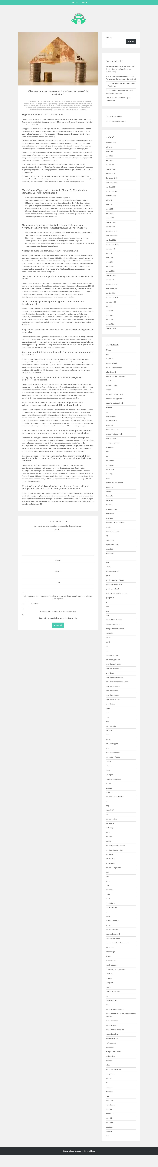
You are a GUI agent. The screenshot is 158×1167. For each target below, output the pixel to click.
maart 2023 (110, 324)
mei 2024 (109, 262)
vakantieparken (112, 1034)
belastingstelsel (85, 101)
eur (107, 558)
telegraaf (109, 983)
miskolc (109, 792)
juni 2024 (109, 258)
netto (108, 801)
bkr (107, 452)
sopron (108, 925)
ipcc (107, 717)
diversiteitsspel (112, 509)
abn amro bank (111, 363)
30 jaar (108, 350)
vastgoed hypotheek (113, 1052)
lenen (108, 770)
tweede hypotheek (113, 991)
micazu (109, 788)
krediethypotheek (113, 757)
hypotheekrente (112, 691)
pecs (107, 872)
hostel (108, 637)
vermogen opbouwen (53, 110)
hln (107, 611)
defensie (109, 505)
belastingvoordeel (41, 104)
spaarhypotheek (112, 929)
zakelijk (109, 1118)
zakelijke (109, 1122)
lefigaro (109, 766)
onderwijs (110, 828)
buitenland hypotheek (114, 483)
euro (107, 562)
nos (107, 814)
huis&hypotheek (112, 655)
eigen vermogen (112, 545)
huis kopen (77, 106)
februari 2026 (111, 169)
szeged (108, 956)
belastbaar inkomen (61, 101)
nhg (107, 806)
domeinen (110, 514)
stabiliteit (42, 110)
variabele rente (112, 1038)
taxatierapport (111, 965)
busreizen (109, 487)
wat (107, 1096)
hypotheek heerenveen (114, 677)
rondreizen (110, 903)
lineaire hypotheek (113, 779)
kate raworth (111, 726)
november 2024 (112, 236)
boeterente (110, 469)
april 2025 (110, 213)
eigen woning (52, 104)
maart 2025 (110, 218)
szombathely (111, 961)
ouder (108, 832)
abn (107, 354)
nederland (82, 108)
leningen (109, 775)
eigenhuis (110, 549)
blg (107, 456)
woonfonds (110, 1114)
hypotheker (110, 704)
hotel (108, 642)
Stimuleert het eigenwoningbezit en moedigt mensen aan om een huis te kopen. (57, 200)
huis (107, 651)
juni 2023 (109, 311)
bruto (108, 478)
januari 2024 (110, 280)
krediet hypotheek (113, 753)
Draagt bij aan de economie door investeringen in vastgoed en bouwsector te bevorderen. (59, 211)
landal (108, 761)
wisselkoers (110, 1105)
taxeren (109, 978)
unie (107, 1005)
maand (108, 784)
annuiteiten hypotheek (115, 399)
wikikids (109, 1100)
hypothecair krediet (113, 664)
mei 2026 (109, 156)
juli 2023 (109, 306)
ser (107, 912)
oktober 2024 (111, 240)
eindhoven (110, 553)
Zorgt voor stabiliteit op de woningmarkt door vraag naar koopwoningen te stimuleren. (59, 208)
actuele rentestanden (114, 368)
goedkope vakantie (113, 589)
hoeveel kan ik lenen (114, 620)
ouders (108, 841)
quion (108, 881)
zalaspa (109, 1131)
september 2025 (112, 191)
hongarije (109, 633)
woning (109, 1109)
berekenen (110, 447)
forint (108, 567)
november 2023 (111, 289)
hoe (107, 615)
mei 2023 (109, 315)
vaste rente (110, 1047)
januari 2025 (110, 227)
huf (107, 646)
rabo (107, 885)
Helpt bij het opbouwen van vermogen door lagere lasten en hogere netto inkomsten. (58, 206)
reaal (108, 894)
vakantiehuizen (112, 1021)
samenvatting (111, 907)
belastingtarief (29, 104)
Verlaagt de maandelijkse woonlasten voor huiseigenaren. (48, 198)
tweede (108, 987)
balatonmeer (111, 416)
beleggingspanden (113, 443)
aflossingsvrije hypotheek (116, 376)
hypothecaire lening (113, 668)
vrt (107, 1083)
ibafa (108, 708)
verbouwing (110, 1056)
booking (109, 474)
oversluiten (110, 859)
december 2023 (111, 284)
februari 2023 (111, 328)
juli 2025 (109, 200)
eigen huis (110, 540)
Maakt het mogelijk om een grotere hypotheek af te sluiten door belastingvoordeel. (58, 203)
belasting (109, 425)
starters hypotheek (113, 934)
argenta (109, 407)
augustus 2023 (111, 302)
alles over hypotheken (114, 394)
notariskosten (111, 819)
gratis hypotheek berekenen (116, 593)
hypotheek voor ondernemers (117, 682)
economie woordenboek (115, 522)
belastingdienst (112, 429)
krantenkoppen (112, 744)
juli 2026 (109, 147)
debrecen (109, 500)
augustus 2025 (111, 196)
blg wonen (110, 461)
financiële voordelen (43, 106)
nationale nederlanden (115, 797)
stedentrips (110, 952)
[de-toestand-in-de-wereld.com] (79, 17)
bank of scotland (112, 421)
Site (58, 582)
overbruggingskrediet (114, 850)
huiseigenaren (87, 106)
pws (107, 876)
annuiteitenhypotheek (114, 403)
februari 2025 (111, 222)
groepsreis (110, 598)
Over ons (75, 3)
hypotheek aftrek (56, 108)
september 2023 (112, 298)
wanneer (109, 1092)
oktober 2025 (111, 187)
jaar (107, 722)
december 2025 (111, 178)
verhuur (109, 1061)
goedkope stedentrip (114, 584)
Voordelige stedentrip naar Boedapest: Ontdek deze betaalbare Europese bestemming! (120, 69)
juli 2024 (109, 253)
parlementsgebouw (113, 868)
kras (107, 748)
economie (110, 518)
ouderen (109, 837)
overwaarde (110, 863)
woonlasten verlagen (69, 110)
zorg (107, 1136)
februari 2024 (111, 275)
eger (107, 536)
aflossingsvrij (111, 372)
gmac (108, 576)
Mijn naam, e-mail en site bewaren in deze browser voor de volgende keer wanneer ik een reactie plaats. (58, 597)
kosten (108, 739)
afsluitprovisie (111, 385)
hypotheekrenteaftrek (70, 108)
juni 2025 (109, 205)
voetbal (108, 1078)
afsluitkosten (111, 381)
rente (108, 899)
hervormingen (68, 106)
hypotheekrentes (112, 695)
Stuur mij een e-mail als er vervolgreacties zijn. (58, 612)
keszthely (110, 730)
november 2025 (111, 182)
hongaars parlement (114, 624)
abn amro (109, 359)
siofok (108, 916)
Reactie (58, 530)
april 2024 (110, 267)
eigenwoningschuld (85, 104)
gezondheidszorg (112, 571)
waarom (109, 1087)
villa (108, 1065)
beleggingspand (112, 438)
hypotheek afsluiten (43, 108)
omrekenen (110, 823)
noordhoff (110, 810)
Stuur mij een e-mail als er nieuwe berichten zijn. (58, 618)
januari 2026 (110, 174)
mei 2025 (109, 209)
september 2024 (112, 244)
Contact (84, 3)
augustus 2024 (111, 249)
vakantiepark (111, 1025)
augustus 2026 (111, 143)
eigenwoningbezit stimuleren (68, 104)
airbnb (108, 390)
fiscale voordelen (57, 106)
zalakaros (109, 1127)
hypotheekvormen (113, 699)
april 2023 (110, 320)
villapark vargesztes (114, 1069)
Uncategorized (45, 101)
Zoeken (109, 37)
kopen (108, 735)
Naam (58, 560)
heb (107, 607)
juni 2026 (109, 151)
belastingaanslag (74, 101)
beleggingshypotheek (114, 434)
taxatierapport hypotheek (116, 969)
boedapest (110, 465)
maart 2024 (110, 271)
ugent (108, 996)
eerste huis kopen (112, 531)
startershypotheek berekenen (117, 943)
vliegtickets (110, 1074)
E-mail (58, 571)
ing (107, 713)
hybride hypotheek (113, 660)
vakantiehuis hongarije (115, 1009)
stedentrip (110, 947)
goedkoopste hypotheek (115, 580)
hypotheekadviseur (113, 686)
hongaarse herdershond (115, 629)
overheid (109, 854)
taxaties (109, 974)
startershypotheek (113, 938)
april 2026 (110, 160)
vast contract (111, 1043)
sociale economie (112, 921)
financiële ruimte (29, 106)
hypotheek (110, 673)
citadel (108, 491)
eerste (108, 527)
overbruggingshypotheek (115, 846)
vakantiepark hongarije (115, 1030)
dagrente (109, 496)
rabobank (109, 890)
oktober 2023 (111, 293)
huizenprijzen (31, 108)
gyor (107, 602)
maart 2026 (110, 165)
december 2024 (111, 231)
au (107, 412)
